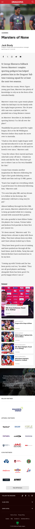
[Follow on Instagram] (32, 495)
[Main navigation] (2, 2)
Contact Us (16, 518)
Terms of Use (13, 515)
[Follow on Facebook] (25, 495)
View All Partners (17, 488)
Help (12, 518)
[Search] (33, 2)
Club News (5, 33)
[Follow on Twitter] (29, 495)
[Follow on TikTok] (22, 495)
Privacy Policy (21, 515)
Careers (7, 518)
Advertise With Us (25, 518)
